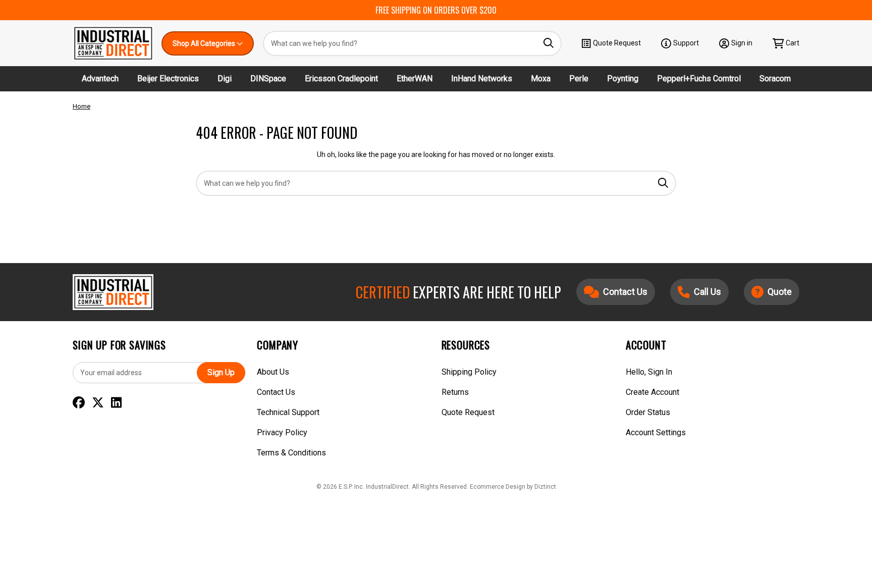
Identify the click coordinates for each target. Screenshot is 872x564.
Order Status (648, 412)
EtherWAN (414, 78)
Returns (455, 392)
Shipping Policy (469, 372)
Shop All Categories (205, 43)
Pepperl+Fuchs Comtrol (699, 78)
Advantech (100, 78)
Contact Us (276, 392)
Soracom (775, 78)
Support (686, 43)
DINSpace (268, 78)
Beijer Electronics (168, 78)
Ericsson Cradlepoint (341, 78)
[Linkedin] (116, 403)
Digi (224, 78)
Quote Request (617, 43)
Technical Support (288, 412)
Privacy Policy (282, 432)
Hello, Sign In (649, 372)
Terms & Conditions (291, 452)
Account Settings (656, 432)
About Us (273, 372)
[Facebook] (79, 403)
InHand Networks (481, 78)
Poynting (622, 78)
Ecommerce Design (497, 486)
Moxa (541, 78)
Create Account (652, 392)
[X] (98, 403)
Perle (578, 78)
